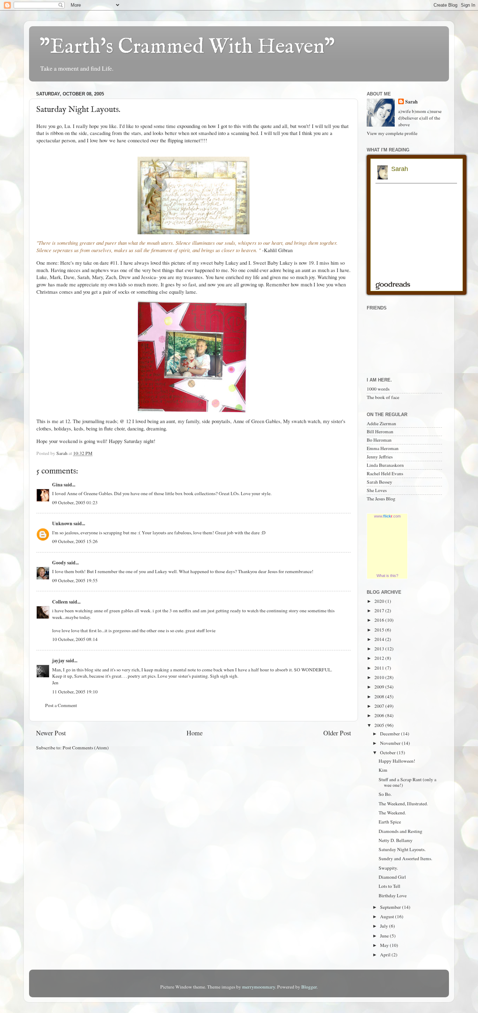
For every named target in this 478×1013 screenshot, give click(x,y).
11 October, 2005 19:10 (75, 692)
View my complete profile (392, 133)
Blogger (309, 987)
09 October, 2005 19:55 (75, 580)
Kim (383, 770)
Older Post (337, 732)
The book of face (383, 397)
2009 (379, 687)
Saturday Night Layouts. (402, 849)
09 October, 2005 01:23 (75, 502)
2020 (379, 601)
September (391, 907)
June (385, 936)
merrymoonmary (258, 987)
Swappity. (388, 868)
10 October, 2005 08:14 (75, 639)
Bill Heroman (380, 431)
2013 (379, 648)
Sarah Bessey (379, 482)
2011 (379, 668)
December (390, 733)
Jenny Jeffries (380, 457)
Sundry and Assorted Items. (405, 858)
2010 (379, 677)
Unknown (62, 523)
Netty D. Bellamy (396, 840)
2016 (379, 620)
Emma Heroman (383, 448)
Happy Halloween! (397, 761)
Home (195, 732)
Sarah (411, 102)
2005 (379, 725)
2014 (379, 639)
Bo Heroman (379, 440)
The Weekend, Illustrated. (403, 803)
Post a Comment (61, 705)
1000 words (378, 389)
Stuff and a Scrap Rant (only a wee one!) (407, 782)
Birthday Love (393, 895)
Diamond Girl (392, 877)
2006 (379, 715)
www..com (387, 516)
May (385, 945)
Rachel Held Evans (385, 473)
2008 (379, 696)
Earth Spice (390, 822)
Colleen (60, 601)
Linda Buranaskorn (385, 465)
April (386, 954)
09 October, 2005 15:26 (75, 541)
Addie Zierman (381, 423)
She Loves (377, 490)
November (391, 743)
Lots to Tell (389, 886)
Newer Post (51, 732)
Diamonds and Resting (400, 831)
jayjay (58, 660)
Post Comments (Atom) (86, 747)
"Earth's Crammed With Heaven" (187, 47)
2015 (379, 630)
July (384, 926)
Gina (57, 484)
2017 (379, 610)
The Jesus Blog (381, 498)
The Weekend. (392, 812)
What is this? (387, 575)
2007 (379, 706)
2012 (379, 658)
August (387, 916)
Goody (59, 562)
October (388, 752)
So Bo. (385, 794)
